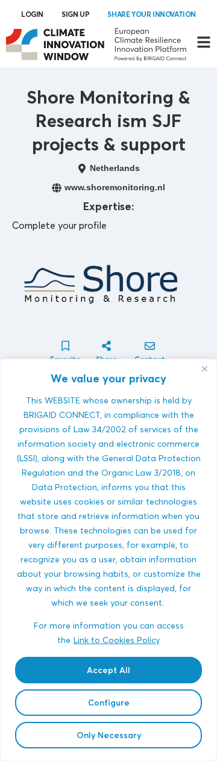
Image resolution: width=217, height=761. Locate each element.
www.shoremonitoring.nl (114, 187)
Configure (109, 702)
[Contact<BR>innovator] (150, 346)
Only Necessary (109, 735)
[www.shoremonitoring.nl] (56, 188)
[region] (108, 560)
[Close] (204, 369)
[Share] (106, 346)
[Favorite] (65, 346)
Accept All (108, 670)
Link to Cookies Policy (117, 640)
